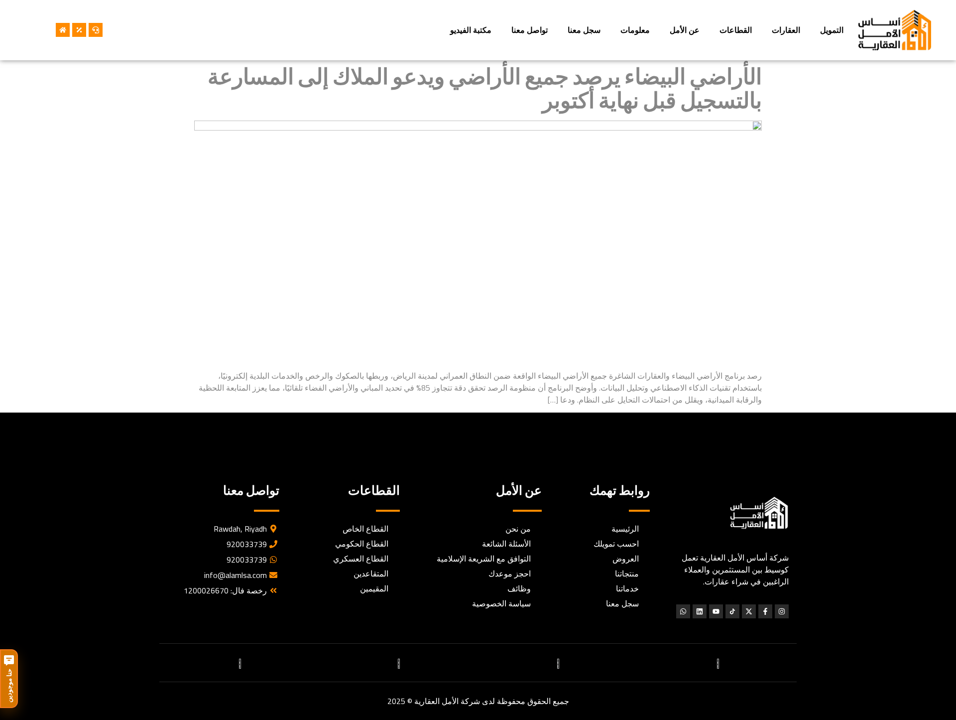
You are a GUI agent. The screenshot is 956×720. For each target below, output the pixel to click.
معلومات (635, 30)
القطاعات (735, 30)
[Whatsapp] (683, 611)
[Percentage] (79, 30)
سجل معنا (584, 30)
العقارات (786, 30)
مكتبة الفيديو (470, 30)
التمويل (831, 30)
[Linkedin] (700, 611)
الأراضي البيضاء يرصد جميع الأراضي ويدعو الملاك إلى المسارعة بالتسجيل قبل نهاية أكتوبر (485, 88)
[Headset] (96, 30)
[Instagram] (782, 611)
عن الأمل (685, 30)
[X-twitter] (749, 611)
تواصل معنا (529, 30)
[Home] (63, 30)
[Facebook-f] (765, 611)
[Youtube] (716, 611)
